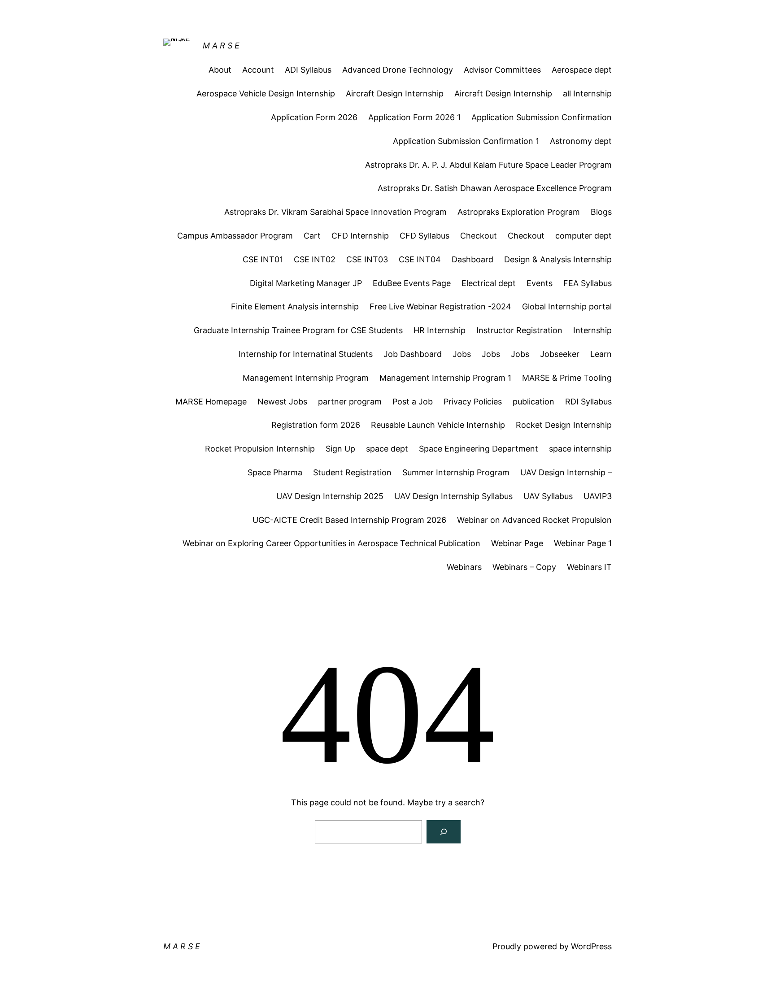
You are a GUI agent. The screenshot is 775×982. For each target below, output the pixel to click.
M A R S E (221, 45)
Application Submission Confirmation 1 (466, 141)
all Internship (587, 93)
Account (258, 69)
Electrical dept (489, 283)
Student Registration (352, 472)
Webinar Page (517, 543)
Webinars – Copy (524, 567)
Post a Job (412, 401)
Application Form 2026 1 (414, 117)
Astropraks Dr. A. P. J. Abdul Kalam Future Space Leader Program (488, 164)
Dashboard (472, 259)
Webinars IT (589, 567)
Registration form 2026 (315, 425)
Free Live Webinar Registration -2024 (440, 306)
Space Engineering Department (478, 448)
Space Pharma (275, 472)
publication (533, 401)
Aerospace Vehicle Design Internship (265, 93)
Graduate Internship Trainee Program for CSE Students (298, 330)
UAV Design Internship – (566, 472)
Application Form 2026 (314, 117)
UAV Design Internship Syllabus (453, 496)
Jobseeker (559, 354)
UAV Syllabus (548, 496)
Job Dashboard (412, 354)
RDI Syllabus (588, 401)
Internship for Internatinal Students (306, 354)
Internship (592, 330)
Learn (601, 354)
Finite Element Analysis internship (295, 306)
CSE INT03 (367, 259)
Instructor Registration (519, 330)
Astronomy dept (581, 141)
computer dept (583, 235)
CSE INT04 (420, 259)
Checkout (478, 235)
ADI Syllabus (308, 69)
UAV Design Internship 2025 (329, 496)
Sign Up (340, 448)
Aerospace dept (582, 69)
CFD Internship (360, 235)
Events (540, 283)
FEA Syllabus (587, 283)
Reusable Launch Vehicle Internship (438, 425)
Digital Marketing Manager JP (306, 283)
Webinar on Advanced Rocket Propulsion (534, 520)
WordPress (591, 946)
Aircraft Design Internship (395, 93)
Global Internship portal (567, 306)
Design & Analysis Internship (558, 259)
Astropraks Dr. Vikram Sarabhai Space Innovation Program (335, 212)
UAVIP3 (597, 496)
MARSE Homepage (211, 401)
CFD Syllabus (424, 235)
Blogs (601, 212)
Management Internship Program (306, 377)
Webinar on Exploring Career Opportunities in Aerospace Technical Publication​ (331, 543)
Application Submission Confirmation (541, 117)
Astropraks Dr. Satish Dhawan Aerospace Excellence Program (495, 188)
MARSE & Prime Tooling (567, 377)
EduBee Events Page (412, 283)
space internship (580, 448)
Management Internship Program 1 (445, 377)
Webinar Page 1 (583, 543)
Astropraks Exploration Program (518, 212)
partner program (350, 401)
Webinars (464, 567)
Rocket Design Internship (564, 425)
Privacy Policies (473, 401)
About (220, 69)
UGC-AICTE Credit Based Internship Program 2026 (349, 520)
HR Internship (440, 330)
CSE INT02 (314, 259)
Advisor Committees (502, 69)
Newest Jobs (282, 401)
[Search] (444, 831)
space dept (387, 448)
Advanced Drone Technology (397, 69)
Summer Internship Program (455, 472)
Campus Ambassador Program (235, 235)
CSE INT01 (263, 259)
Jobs (462, 354)
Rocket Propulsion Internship (260, 448)
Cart (312, 235)
